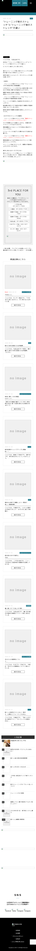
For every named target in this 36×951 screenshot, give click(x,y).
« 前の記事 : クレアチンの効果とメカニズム (17, 248)
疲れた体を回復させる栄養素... (14, 345)
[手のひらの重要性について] (18, 654)
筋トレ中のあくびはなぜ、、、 (20, 767)
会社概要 (18, 933)
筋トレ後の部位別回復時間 (19, 758)
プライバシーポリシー (18, 936)
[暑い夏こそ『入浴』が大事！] (18, 603)
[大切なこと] (18, 289)
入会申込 (24, 3)
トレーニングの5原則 (17, 793)
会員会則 (18, 938)
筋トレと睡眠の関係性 (18, 819)
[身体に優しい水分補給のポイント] (18, 391)
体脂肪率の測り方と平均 (18, 740)
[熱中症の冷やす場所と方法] (18, 550)
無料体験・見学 (16, 3)
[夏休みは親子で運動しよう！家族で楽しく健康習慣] (18, 497)
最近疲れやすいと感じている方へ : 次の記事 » (18, 250)
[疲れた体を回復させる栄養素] (18, 340)
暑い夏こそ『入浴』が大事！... (14, 608)
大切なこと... (9, 295)
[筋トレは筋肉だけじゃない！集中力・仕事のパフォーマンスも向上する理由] (18, 707)
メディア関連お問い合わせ (18, 941)
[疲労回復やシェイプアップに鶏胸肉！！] (18, 444)
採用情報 (18, 930)
